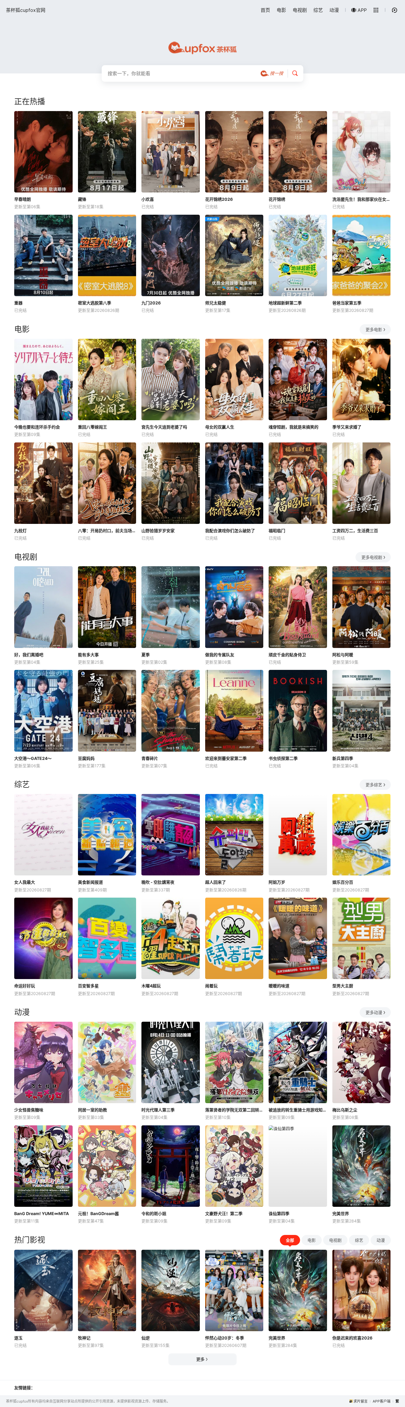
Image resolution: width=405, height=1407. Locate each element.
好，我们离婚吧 (28, 654)
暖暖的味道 (279, 985)
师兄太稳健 (215, 302)
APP (362, 10)
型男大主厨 (342, 985)
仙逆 (145, 1337)
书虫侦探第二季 (283, 758)
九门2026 (151, 302)
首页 (265, 10)
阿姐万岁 (277, 882)
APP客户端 (381, 1401)
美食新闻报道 (90, 882)
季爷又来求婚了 (346, 426)
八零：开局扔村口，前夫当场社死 (107, 530)
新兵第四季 (342, 758)
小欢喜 (147, 199)
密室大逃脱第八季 (94, 302)
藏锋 (82, 199)
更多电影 (374, 329)
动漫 (334, 10)
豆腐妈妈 (86, 758)
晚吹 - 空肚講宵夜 (157, 882)
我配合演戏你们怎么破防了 (230, 530)
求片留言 (360, 1401)
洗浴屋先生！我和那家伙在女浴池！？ (361, 199)
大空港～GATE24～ (33, 758)
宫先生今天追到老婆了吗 (164, 426)
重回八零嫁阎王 (92, 426)
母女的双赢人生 (219, 426)
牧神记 (84, 1337)
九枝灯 (20, 530)
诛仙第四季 (279, 1213)
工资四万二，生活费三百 (355, 530)
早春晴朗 (22, 199)
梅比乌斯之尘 (344, 1109)
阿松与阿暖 (342, 654)
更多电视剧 (371, 557)
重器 (18, 302)
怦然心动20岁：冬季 (224, 1337)
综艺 (318, 10)
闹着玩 (211, 985)
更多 (200, 1359)
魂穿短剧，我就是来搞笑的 (293, 426)
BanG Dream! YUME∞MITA (41, 1213)
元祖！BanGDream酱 (98, 1213)
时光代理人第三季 (158, 1109)
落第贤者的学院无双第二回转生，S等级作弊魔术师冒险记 (234, 1109)
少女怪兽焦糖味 (28, 1109)
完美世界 (340, 1213)
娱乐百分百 (342, 882)
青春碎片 (149, 758)
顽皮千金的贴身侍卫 (287, 654)
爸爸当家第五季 (346, 302)
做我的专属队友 (219, 654)
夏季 (145, 654)
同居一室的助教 (92, 1109)
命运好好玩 (24, 985)
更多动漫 (374, 1012)
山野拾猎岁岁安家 (158, 530)
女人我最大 (24, 882)
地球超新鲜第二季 (285, 302)
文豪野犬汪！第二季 (224, 1213)
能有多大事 (88, 654)
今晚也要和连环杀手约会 (37, 426)
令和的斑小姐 (153, 1213)
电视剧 (300, 10)
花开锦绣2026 (219, 199)
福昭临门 (277, 530)
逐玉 (18, 1337)
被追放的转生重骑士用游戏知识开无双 (298, 1109)
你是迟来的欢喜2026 (352, 1337)
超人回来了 (215, 882)
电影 (281, 10)
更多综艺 (374, 784)
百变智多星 (88, 985)
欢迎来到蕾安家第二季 (226, 758)
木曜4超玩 (151, 985)
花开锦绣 (277, 199)
